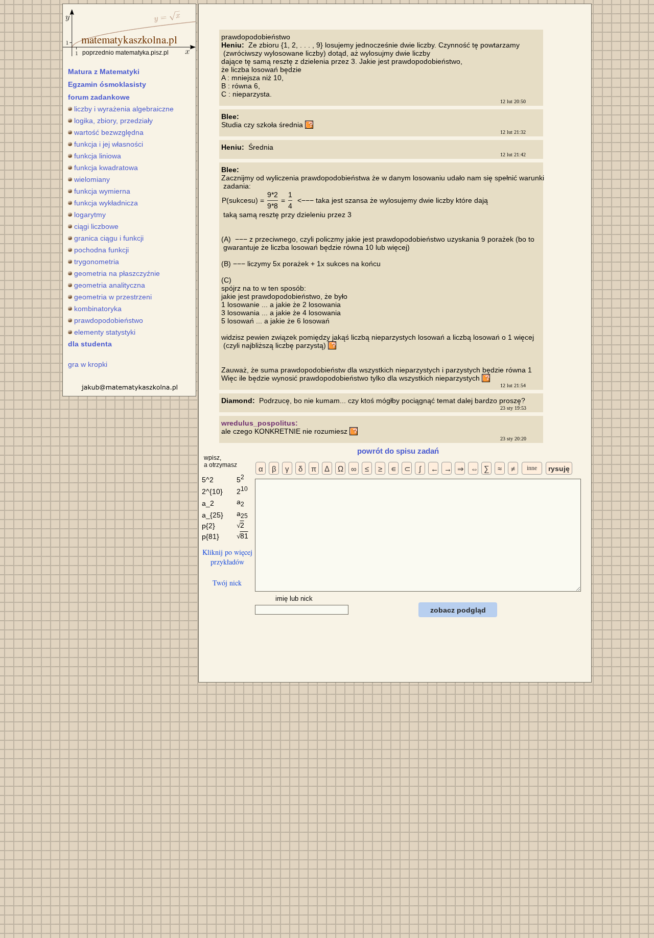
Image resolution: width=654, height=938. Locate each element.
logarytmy (90, 214)
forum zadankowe (99, 97)
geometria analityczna (109, 285)
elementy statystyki (104, 332)
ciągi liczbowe (96, 226)
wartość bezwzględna (109, 132)
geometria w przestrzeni (113, 297)
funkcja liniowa (97, 156)
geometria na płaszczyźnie (117, 273)
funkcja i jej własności (108, 144)
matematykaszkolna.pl (129, 39)
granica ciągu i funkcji (109, 238)
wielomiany (92, 179)
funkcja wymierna (102, 191)
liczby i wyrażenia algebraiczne (124, 109)
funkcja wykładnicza (106, 203)
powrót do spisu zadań (398, 451)
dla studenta (90, 344)
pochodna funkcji (101, 250)
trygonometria (96, 261)
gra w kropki (87, 364)
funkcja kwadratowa (106, 167)
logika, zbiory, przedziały (113, 120)
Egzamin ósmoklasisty (107, 84)
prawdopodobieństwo (108, 320)
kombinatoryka (98, 308)
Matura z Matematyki (103, 71)
